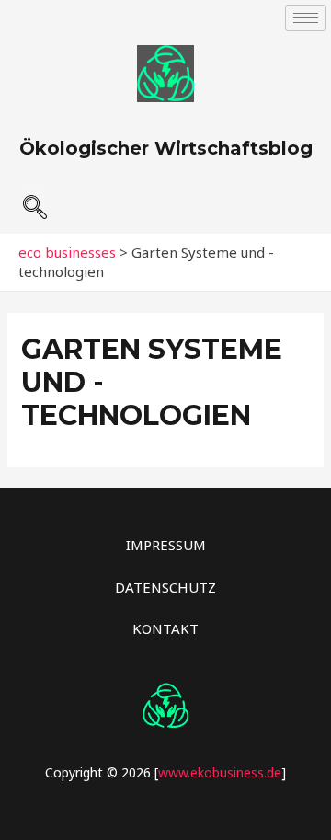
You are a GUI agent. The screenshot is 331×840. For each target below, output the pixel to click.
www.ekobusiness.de (219, 772)
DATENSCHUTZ (165, 587)
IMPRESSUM (166, 544)
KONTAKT (165, 628)
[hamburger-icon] (305, 18)
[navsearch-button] (33, 199)
